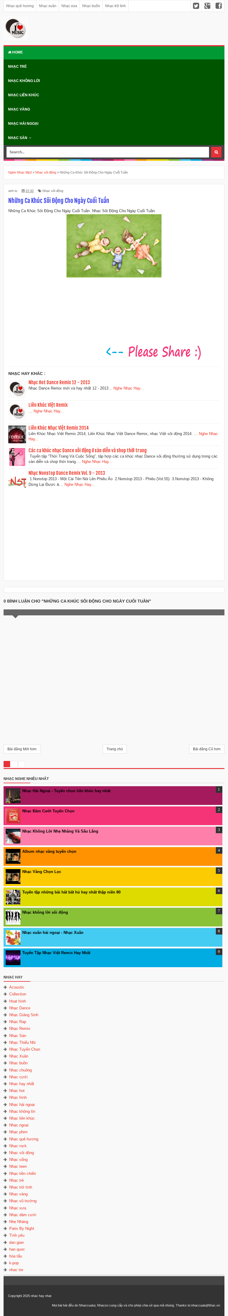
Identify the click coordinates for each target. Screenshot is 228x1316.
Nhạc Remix (19, 1028)
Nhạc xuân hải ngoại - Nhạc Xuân (52, 932)
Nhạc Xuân (18, 1056)
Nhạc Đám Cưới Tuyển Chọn (48, 811)
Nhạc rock (18, 1146)
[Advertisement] (114, 532)
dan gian (16, 1242)
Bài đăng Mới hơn (22, 749)
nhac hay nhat (41, 1296)
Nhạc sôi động (52, 191)
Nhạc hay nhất (21, 1084)
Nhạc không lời (24, 81)
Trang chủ (115, 749)
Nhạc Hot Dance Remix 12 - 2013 (59, 382)
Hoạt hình (17, 1001)
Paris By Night (21, 1228)
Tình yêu (16, 1235)
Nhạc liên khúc (23, 95)
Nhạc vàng (19, 109)
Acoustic (16, 987)
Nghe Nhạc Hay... (128, 388)
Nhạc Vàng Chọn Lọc (41, 871)
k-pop (14, 1263)
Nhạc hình (18, 1097)
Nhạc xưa (69, 6)
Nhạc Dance (19, 1008)
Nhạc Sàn (17, 138)
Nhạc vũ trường (23, 1201)
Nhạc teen (18, 1166)
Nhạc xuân (47, 6)
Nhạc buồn (91, 6)
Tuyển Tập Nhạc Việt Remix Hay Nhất (56, 953)
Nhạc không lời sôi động (45, 912)
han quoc (17, 1249)
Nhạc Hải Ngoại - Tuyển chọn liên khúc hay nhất (66, 791)
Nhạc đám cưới (22, 1215)
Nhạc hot (17, 1090)
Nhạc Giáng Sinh (23, 1015)
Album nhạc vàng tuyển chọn (49, 851)
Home (17, 52)
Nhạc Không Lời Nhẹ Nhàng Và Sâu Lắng (60, 831)
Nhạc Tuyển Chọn (24, 1049)
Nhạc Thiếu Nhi (22, 1042)
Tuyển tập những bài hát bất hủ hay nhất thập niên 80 (71, 892)
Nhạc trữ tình (115, 6)
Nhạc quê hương (20, 6)
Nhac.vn (214, 1305)
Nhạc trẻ (17, 66)
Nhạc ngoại (18, 1125)
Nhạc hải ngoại (23, 124)
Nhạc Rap (17, 1021)
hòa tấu (15, 1256)
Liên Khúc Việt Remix (48, 405)
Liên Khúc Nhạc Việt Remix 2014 (58, 428)
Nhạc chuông (20, 1070)
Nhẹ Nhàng (18, 1221)
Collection (17, 994)
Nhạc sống (18, 1159)
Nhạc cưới (18, 1077)
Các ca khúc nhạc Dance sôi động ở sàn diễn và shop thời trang (87, 450)
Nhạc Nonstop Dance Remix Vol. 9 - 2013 (66, 473)
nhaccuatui (199, 1305)
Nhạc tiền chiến (22, 1173)
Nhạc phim (18, 1132)
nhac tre (16, 1270)
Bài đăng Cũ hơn (207, 749)
